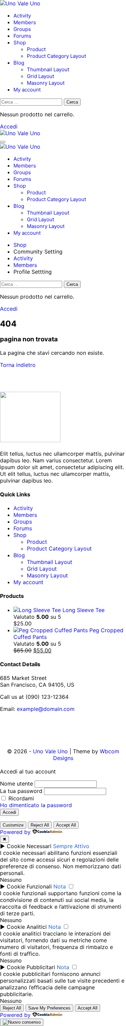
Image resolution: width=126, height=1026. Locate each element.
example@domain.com (46, 709)
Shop (19, 42)
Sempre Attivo (71, 846)
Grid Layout (40, 76)
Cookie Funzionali (29, 886)
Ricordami (20, 798)
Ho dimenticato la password (36, 805)
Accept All (66, 825)
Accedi (8, 126)
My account (27, 89)
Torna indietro (18, 365)
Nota (59, 886)
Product (36, 49)
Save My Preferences (49, 1008)
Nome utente (16, 783)
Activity (22, 15)
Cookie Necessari (29, 846)
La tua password (21, 791)
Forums (22, 36)
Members (24, 22)
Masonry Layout (46, 83)
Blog (18, 63)
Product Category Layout (56, 56)
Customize (13, 825)
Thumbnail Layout (48, 69)
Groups (22, 29)
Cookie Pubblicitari (31, 967)
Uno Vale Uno (50, 751)
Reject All (40, 825)
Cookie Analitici (27, 926)
